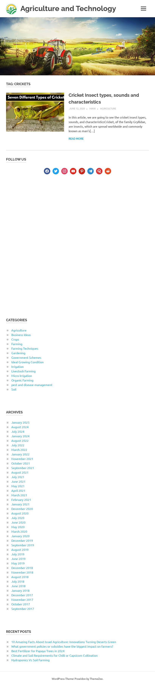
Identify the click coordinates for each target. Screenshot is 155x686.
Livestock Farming (23, 371)
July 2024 (17, 431)
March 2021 (19, 495)
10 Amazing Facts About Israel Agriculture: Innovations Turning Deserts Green (63, 642)
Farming (16, 344)
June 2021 (18, 481)
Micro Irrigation (21, 375)
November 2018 (22, 572)
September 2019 (22, 545)
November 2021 (22, 459)
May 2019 (18, 563)
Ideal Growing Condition (27, 362)
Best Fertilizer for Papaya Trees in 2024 (37, 651)
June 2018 (18, 586)
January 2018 (20, 590)
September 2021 (22, 468)
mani (92, 108)
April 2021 (18, 490)
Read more (76, 138)
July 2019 (17, 554)
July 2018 (17, 581)
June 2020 (18, 522)
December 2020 (22, 509)
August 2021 (20, 472)
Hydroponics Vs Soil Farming (30, 660)
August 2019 (20, 549)
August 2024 (20, 427)
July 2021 (17, 477)
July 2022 (17, 445)
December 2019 (22, 540)
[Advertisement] (77, 210)
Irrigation (17, 366)
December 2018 (22, 568)
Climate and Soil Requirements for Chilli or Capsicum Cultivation (54, 655)
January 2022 (20, 454)
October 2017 (20, 604)
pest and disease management (31, 385)
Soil (13, 389)
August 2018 (20, 577)
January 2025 (20, 422)
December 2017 (22, 595)
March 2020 (19, 531)
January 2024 (20, 436)
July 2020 (17, 518)
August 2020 (20, 513)
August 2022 (20, 440)
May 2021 (18, 486)
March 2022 (19, 449)
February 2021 (21, 499)
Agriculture (108, 108)
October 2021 (20, 463)
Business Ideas (21, 335)
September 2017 (22, 608)
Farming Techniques (24, 348)
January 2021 (20, 504)
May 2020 (18, 527)
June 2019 (18, 558)
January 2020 (20, 536)
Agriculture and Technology (68, 8)
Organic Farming (22, 380)
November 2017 (22, 599)
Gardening (18, 353)
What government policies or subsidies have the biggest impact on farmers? (62, 646)
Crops (15, 339)
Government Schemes (26, 357)
